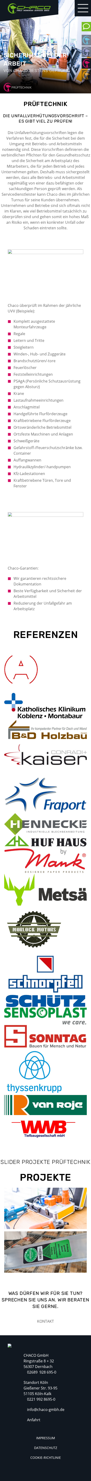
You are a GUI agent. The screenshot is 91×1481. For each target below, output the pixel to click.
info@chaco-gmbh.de (45, 1409)
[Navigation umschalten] (83, 8)
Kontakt (45, 1321)
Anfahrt (33, 1419)
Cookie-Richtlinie (45, 1457)
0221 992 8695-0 (41, 1399)
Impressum (45, 1438)
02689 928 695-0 (41, 1372)
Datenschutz (45, 1448)
